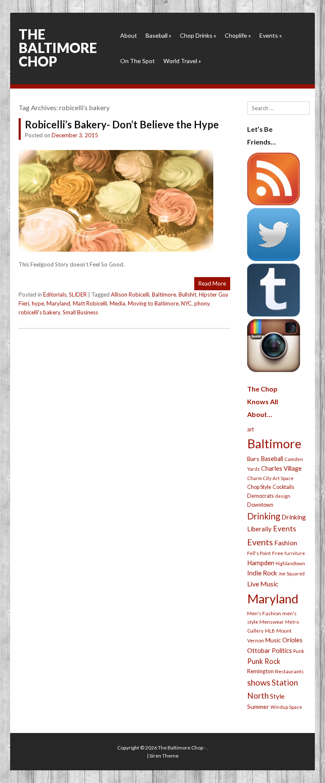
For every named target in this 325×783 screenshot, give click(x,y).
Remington (260, 671)
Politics (282, 650)
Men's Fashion (264, 613)
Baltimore (164, 294)
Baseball (158, 35)
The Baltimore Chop (58, 47)
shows (258, 682)
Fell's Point (259, 553)
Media (117, 303)
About (128, 35)
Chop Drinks (198, 35)
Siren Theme (164, 755)
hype (38, 303)
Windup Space (286, 707)
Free (277, 553)
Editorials (54, 294)
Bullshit (187, 294)
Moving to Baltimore (153, 303)
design (282, 496)
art (250, 429)
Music (273, 640)
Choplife (238, 35)
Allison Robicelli (130, 294)
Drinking (263, 516)
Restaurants (289, 671)
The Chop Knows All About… (262, 401)
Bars (253, 458)
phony (201, 303)
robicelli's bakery (39, 312)
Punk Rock (264, 661)
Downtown (260, 505)
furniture (294, 553)
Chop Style (259, 487)
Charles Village (281, 468)
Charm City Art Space (270, 478)
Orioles (292, 640)
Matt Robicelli (90, 303)
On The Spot (137, 60)
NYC (186, 303)
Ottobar (258, 650)
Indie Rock (262, 573)
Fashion (285, 543)
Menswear (271, 622)
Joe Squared (291, 573)
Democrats (260, 496)
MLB (270, 630)
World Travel (182, 60)
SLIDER (78, 294)
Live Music (262, 584)
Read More (212, 283)
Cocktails (283, 487)
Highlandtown (290, 563)
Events (270, 35)
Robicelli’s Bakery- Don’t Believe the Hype (122, 124)
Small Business (80, 312)
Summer (258, 706)
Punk (298, 651)
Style (277, 696)
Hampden (260, 562)
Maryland (58, 303)
